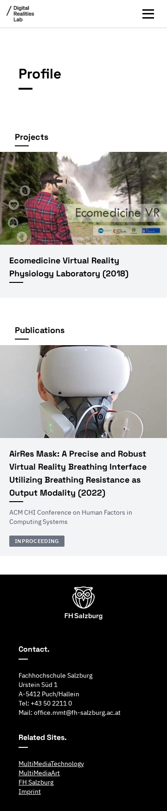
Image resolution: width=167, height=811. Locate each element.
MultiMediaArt (39, 773)
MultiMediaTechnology (51, 763)
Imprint (30, 791)
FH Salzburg (36, 782)
